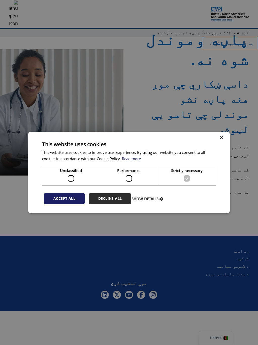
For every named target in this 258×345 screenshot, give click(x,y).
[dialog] (129, 172)
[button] (148, 199)
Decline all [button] (110, 198)
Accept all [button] (64, 198)
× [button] (221, 138)
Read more (131, 158)
